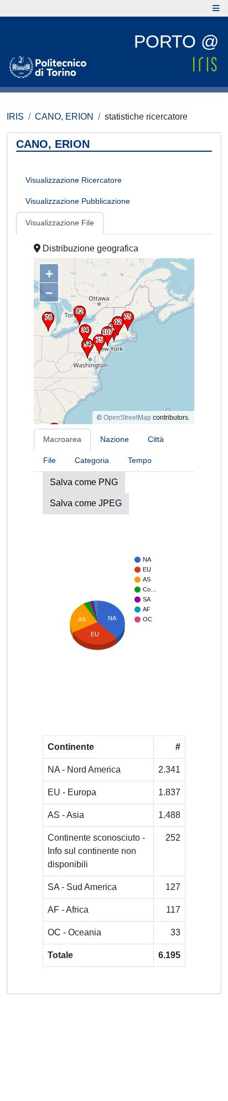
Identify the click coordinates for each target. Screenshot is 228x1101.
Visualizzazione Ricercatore (73, 180)
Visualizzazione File (59, 222)
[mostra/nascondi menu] (216, 8)
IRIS (15, 116)
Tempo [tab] (140, 460)
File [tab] (49, 460)
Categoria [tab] (92, 460)
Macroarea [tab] (62, 439)
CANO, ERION (64, 116)
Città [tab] (156, 439)
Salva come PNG (84, 482)
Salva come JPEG (86, 503)
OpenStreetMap (127, 417)
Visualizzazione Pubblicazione (77, 201)
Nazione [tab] (114, 439)
